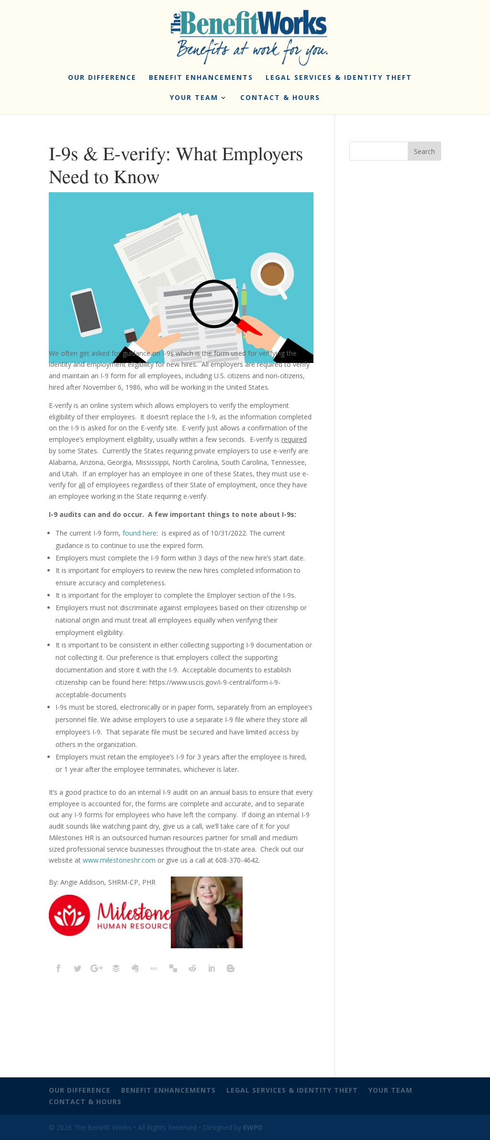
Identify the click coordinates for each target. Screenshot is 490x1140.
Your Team (194, 98)
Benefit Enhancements (201, 78)
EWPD (253, 1127)
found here (139, 532)
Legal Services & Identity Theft (339, 78)
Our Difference (102, 78)
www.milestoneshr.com (119, 860)
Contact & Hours (280, 98)
